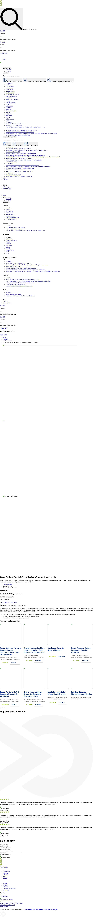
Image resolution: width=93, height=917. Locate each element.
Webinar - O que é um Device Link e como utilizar (19, 158)
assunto (2, 849)
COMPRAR (38, 660)
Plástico (8, 117)
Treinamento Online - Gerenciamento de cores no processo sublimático (25, 155)
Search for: (26, 29)
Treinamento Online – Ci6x (13, 152)
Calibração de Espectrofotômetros (15, 124)
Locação (8, 247)
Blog (4, 178)
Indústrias (6, 887)
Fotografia (9, 114)
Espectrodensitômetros (12, 94)
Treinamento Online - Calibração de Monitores (18, 149)
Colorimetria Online (11, 162)
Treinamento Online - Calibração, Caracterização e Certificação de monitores (27, 150)
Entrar (5, 187)
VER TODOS (9, 83)
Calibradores (9, 88)
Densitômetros (10, 91)
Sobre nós (6, 873)
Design (8, 112)
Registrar (9, 187)
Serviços (5, 885)
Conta (5, 185)
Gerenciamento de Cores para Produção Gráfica (19, 171)
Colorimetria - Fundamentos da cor (15, 170)
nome (2, 844)
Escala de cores (10, 93)
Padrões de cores (10, 102)
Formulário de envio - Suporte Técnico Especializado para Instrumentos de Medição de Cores (31, 133)
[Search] (11, 19)
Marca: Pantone (7, 584)
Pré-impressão (10, 119)
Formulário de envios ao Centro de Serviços (18, 135)
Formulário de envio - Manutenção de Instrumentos (20, 132)
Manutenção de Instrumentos (14, 125)
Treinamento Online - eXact (13, 175)
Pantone (8, 104)
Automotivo (9, 109)
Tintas (7, 120)
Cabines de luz (10, 86)
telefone (2, 848)
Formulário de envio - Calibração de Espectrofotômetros (21, 130)
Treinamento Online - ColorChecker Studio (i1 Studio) (20, 176)
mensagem (3, 852)
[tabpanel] (48, 95)
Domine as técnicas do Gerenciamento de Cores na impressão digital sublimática (28, 166)
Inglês (4, 59)
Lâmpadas (8, 98)
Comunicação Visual (11, 111)
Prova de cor (9, 106)
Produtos (5, 339)
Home (4, 337)
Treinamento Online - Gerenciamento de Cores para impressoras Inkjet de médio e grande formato (33, 157)
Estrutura (5, 874)
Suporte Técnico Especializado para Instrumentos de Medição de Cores (25, 127)
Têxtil (7, 252)
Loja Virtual (6, 890)
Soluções (5, 73)
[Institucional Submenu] (11, 68)
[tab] (12, 80)
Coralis (8, 85)
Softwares (8, 107)
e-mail (2, 846)
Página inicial (6, 871)
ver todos (8, 208)
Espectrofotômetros (11, 96)
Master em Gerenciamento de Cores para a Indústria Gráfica (22, 165)
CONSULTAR (14, 662)
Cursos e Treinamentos (9, 137)
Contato (5, 179)
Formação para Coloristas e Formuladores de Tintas (20, 168)
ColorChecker (9, 89)
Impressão (9, 115)
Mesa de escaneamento (12, 99)
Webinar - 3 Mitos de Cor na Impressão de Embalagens (21, 153)
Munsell (8, 101)
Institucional (6, 68)
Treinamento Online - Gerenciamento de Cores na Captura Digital (24, 160)
